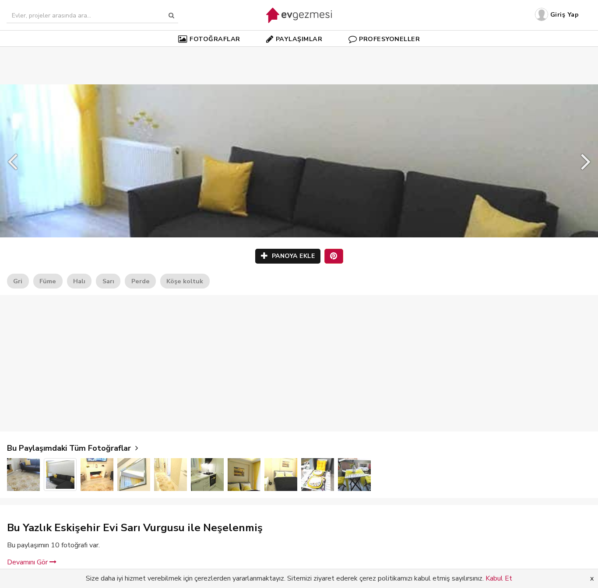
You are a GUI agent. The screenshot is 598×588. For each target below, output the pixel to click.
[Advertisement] (299, 52)
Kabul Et (498, 578)
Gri (17, 281)
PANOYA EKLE (292, 256)
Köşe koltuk (184, 281)
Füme (47, 281)
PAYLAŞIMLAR (299, 39)
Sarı (108, 281)
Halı (79, 281)
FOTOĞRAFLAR (215, 39)
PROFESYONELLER (389, 39)
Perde (140, 281)
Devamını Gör (28, 562)
